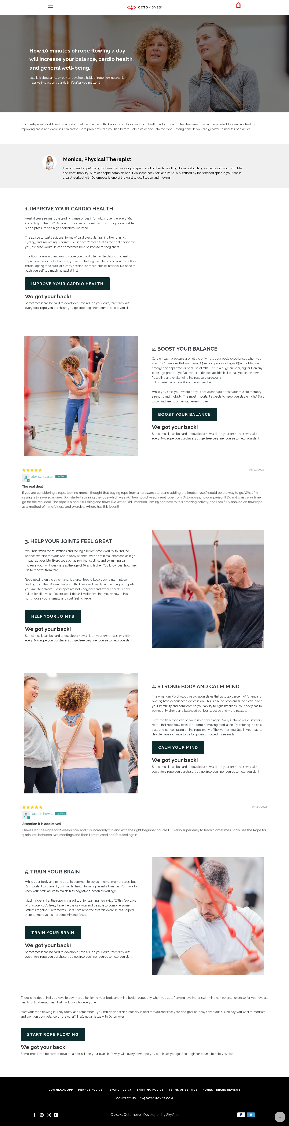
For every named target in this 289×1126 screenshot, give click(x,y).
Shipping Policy (150, 1089)
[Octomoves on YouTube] (56, 1115)
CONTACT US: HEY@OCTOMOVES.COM (144, 1098)
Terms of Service (183, 1089)
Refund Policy (120, 1089)
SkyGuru (172, 1115)
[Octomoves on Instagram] (49, 1115)
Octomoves (133, 1115)
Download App (60, 1089)
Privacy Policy (90, 1089)
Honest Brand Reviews (221, 1089)
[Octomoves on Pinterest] (42, 1115)
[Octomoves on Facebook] (34, 1115)
